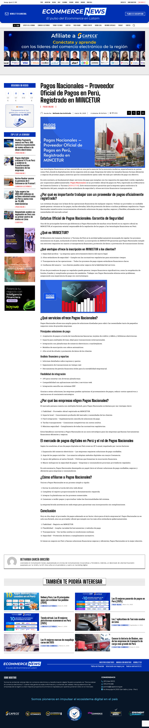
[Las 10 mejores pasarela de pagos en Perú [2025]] (92, 601)
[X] (134, 113)
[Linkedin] (23, 93)
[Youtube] (31, 93)
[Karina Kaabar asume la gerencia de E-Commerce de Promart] (8, 181)
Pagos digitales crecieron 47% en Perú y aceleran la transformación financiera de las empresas (25, 164)
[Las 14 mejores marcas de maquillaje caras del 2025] (21, 642)
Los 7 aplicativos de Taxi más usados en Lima (128, 620)
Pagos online (20, 153)
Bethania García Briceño (62, 113)
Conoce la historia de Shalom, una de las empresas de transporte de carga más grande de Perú (127, 641)
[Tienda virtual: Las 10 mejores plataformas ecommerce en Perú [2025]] (21, 622)
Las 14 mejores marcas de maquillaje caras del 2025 (57, 641)
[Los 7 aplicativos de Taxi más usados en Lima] (92, 622)
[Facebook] (8, 93)
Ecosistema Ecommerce (120, 625)
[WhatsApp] (143, 113)
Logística (19, 222)
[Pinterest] (138, 113)
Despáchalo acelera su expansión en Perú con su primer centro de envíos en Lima (25, 216)
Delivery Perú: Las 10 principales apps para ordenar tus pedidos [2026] (55, 600)
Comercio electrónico (23, 186)
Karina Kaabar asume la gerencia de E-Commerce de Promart (25, 181)
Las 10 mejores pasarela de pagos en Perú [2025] (128, 600)
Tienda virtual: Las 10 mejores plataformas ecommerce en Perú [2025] (56, 620)
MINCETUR (74, 185)
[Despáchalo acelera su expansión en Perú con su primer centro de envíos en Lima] (8, 215)
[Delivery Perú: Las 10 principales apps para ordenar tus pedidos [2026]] (21, 601)
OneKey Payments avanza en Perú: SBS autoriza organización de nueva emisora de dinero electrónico (25, 145)
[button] (133, 25)
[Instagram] (16, 93)
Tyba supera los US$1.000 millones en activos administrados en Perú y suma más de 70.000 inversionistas (25, 197)
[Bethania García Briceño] (42, 113)
